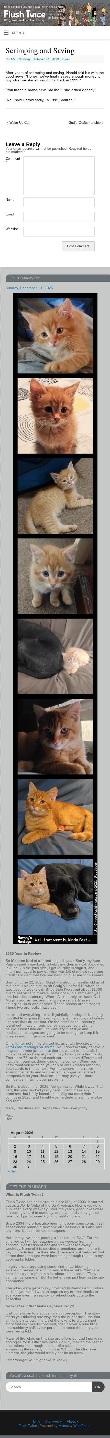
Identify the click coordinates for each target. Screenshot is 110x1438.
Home (35, 1421)
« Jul (12, 1171)
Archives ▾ (53, 1421)
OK (96, 1387)
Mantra (64, 1426)
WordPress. (82, 1426)
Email (10, 214)
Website (10, 229)
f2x (13, 59)
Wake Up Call (18, 123)
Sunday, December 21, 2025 (29, 288)
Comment (10, 160)
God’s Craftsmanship (86, 123)
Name (10, 200)
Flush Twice (28, 1426)
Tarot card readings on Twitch (30, 1047)
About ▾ (73, 1421)
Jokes (65, 59)
